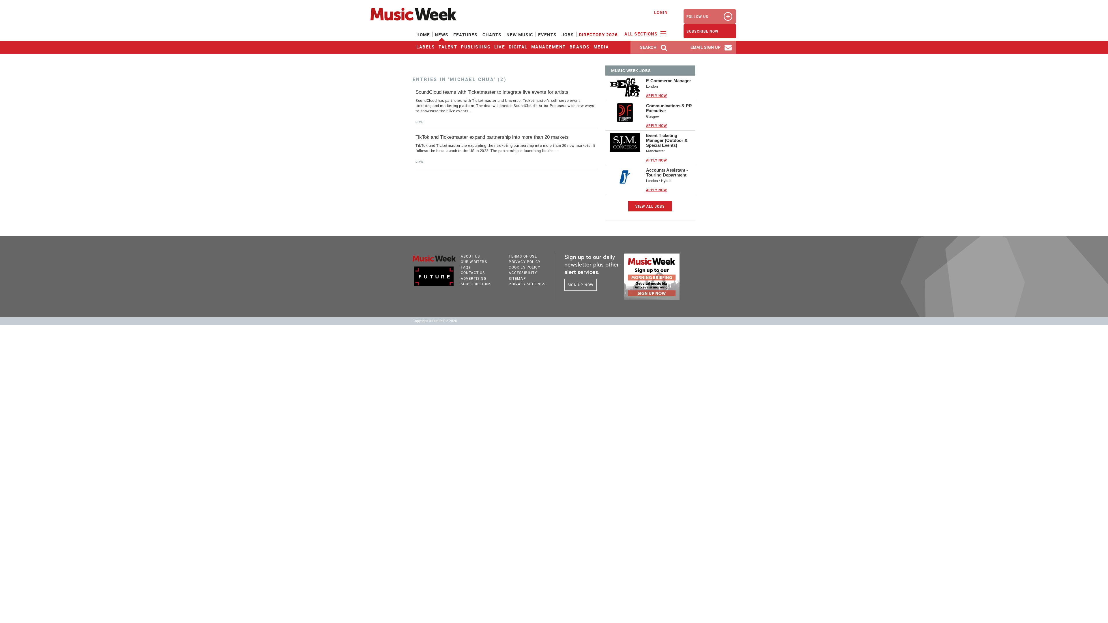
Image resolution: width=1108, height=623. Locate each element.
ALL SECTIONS (641, 34)
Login (661, 12)
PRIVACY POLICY (524, 261)
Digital (518, 47)
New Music (519, 34)
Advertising (473, 278)
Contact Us (473, 272)
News (441, 34)
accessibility (523, 272)
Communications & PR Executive (669, 108)
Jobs (568, 34)
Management (548, 47)
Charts (491, 34)
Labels (425, 47)
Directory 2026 (598, 34)
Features (465, 34)
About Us (470, 256)
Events (547, 34)
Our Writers (474, 261)
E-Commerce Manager (668, 80)
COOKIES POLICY (524, 267)
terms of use (523, 256)
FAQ (466, 267)
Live (499, 47)
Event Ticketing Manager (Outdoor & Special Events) (667, 140)
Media (601, 47)
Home (423, 34)
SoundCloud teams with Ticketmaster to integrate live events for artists (491, 92)
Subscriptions (476, 284)
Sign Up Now (581, 284)
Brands (580, 47)
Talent (448, 47)
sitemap (517, 278)
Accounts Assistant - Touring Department (667, 172)
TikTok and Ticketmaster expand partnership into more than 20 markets (492, 137)
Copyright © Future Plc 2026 (435, 321)
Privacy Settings (527, 284)
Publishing (476, 47)
